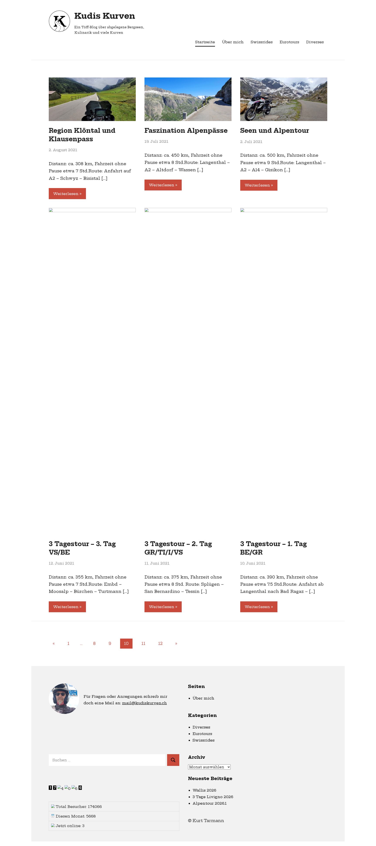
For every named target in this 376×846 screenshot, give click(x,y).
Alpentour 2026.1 (210, 803)
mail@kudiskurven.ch (144, 703)
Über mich (233, 42)
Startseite (205, 42)
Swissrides (262, 42)
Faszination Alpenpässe (186, 130)
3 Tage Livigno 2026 (213, 796)
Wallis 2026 (204, 790)
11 (143, 643)
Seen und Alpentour (274, 130)
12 (160, 643)
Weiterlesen (66, 193)
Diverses (315, 42)
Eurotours (289, 42)
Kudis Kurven (104, 16)
